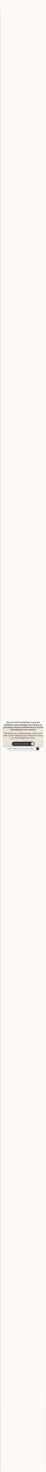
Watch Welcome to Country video (21, 749)
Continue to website (21, 744)
